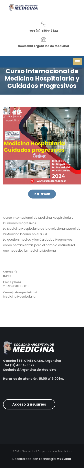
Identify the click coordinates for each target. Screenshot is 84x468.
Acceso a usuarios (29, 404)
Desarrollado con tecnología (42, 459)
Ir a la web (42, 194)
